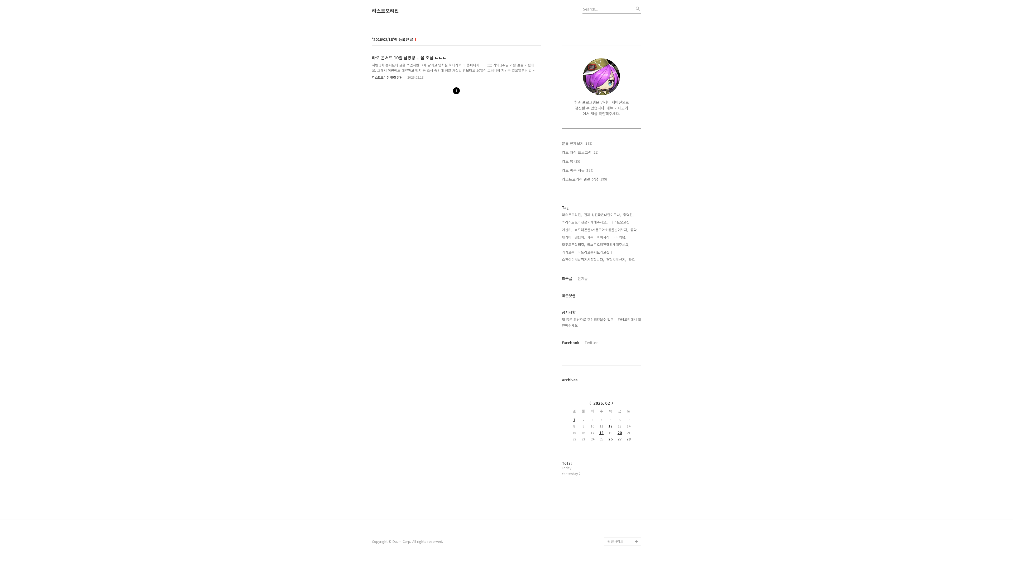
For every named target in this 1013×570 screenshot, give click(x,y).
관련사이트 (615, 541)
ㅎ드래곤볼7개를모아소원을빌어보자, (601, 229)
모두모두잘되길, (573, 244)
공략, (634, 229)
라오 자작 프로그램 (580, 152)
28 (629, 438)
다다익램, (619, 237)
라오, (632, 259)
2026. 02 (601, 403)
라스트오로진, (620, 222)
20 (620, 432)
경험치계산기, (616, 259)
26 (610, 438)
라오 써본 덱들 (577, 170)
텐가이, (567, 237)
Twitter (591, 342)
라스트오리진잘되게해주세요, (608, 244)
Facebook (570, 342)
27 (620, 438)
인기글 (582, 278)
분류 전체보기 (577, 143)
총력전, (628, 214)
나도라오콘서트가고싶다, (596, 252)
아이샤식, (603, 237)
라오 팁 (571, 161)
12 (610, 426)
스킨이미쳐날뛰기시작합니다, (583, 259)
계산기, (567, 229)
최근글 (567, 278)
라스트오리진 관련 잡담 (387, 77)
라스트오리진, (572, 214)
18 (601, 432)
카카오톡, (569, 252)
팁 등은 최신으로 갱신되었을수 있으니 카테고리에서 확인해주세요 (601, 322)
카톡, (591, 237)
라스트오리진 (385, 11)
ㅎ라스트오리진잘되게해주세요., (585, 222)
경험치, (580, 237)
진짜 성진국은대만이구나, (602, 214)
